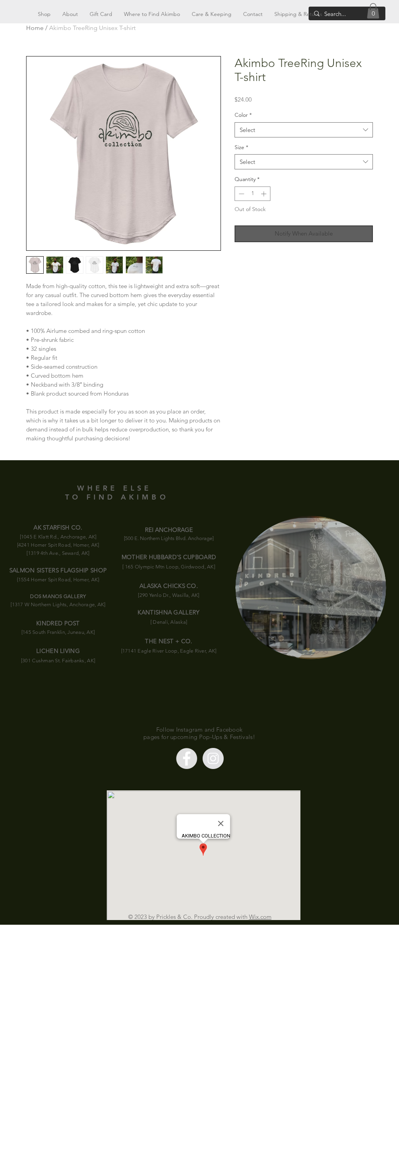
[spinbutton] (252, 194)
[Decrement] (240, 194)
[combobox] (304, 129)
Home (35, 28)
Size (241, 147)
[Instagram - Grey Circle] (213, 758)
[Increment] (264, 194)
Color (243, 114)
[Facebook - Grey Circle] (186, 758)
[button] (373, 10)
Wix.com (260, 916)
